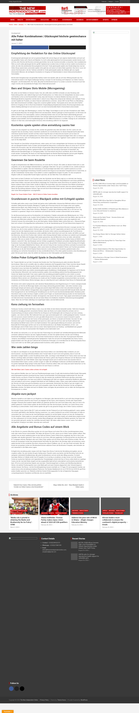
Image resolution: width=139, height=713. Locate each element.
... (20, 527)
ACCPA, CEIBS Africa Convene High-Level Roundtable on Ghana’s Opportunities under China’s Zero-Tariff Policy (88, 545)
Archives (14, 495)
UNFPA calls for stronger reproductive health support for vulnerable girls (88, 556)
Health (20, 20)
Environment (31, 20)
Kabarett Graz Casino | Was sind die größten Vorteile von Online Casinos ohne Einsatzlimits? (28, 486)
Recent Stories (78, 538)
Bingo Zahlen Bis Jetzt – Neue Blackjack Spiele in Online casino (69, 486)
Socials (55, 20)
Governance (67, 20)
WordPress (84, 700)
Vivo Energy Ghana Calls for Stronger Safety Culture (109, 234)
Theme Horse (61, 700)
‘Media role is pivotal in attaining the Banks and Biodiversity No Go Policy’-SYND (21, 521)
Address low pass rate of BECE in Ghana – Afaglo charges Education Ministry (84, 520)
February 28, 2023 (46, 525)
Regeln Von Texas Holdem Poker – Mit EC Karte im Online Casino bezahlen (34, 194)
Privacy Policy (44, 700)
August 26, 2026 (83, 550)
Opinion (114, 20)
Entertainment (92, 20)
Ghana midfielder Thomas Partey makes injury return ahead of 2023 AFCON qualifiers (54, 520)
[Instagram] (22, 688)
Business (79, 20)
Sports (106, 20)
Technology (119, 513)
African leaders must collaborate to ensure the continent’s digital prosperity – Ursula (115, 521)
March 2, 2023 (14, 527)
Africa (105, 510)
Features (104, 1)
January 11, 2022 (16, 43)
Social (117, 1)
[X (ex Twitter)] (16, 688)
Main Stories (22, 510)
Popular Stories (108, 513)
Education (45, 20)
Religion (111, 1)
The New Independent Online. (29, 700)
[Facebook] (11, 688)
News (12, 20)
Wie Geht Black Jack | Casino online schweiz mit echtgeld (29, 369)
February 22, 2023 (77, 525)
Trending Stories (16, 513)
